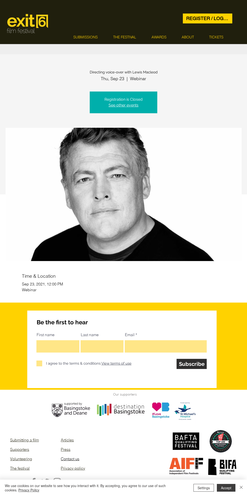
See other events (123, 105)
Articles (67, 440)
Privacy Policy (28, 490)
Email (130, 335)
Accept (226, 487)
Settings (204, 487)
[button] (85, 37)
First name (46, 335)
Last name (90, 335)
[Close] (241, 487)
